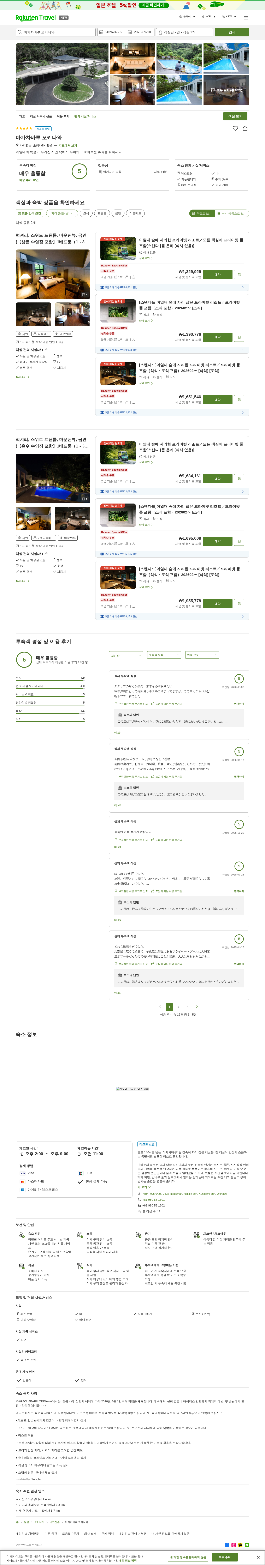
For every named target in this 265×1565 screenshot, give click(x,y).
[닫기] (258, 1557)
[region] (132, 1557)
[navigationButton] (160, 1007)
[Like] (235, 128)
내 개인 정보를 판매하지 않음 (171, 1533)
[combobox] (56, 32)
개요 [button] (22, 116)
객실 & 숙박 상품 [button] (41, 116)
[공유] (245, 128)
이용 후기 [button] (63, 116)
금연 (118, 213)
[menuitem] (188, 16)
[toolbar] (125, 32)
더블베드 (135, 213)
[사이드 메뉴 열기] (246, 17)
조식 (86, 213)
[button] (35, 18)
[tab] (201, 213)
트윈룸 (102, 213)
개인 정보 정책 (128, 1560)
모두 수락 (225, 1557)
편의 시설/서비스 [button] (85, 116)
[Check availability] (239, 274)
